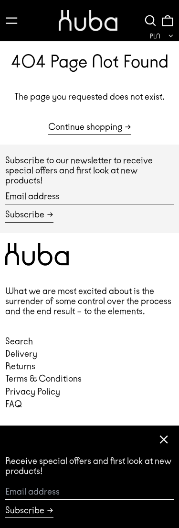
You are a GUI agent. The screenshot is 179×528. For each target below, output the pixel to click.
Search (19, 341)
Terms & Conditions (43, 378)
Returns (20, 365)
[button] (150, 20)
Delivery (21, 353)
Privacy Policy (32, 391)
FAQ (13, 403)
